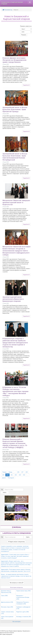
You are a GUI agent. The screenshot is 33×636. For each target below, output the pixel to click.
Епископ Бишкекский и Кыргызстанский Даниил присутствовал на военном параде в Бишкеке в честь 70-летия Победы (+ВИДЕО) (15, 443)
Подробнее (26, 85)
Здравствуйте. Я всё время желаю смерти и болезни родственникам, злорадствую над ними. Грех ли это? (16, 570)
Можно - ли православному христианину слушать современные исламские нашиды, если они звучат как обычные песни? (16, 576)
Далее (4, 477)
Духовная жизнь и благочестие (6, 591)
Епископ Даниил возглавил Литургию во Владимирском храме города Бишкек (14, 60)
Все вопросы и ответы (16, 582)
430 (7, 475)
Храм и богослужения (7, 617)
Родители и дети (22, 611)
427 (22, 472)
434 (24, 475)
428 (27, 472)
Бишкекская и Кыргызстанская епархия (12, 3)
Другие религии (7, 602)
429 (3, 475)
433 (20, 475)
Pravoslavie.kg (8, 9)
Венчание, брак (7, 607)
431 (12, 475)
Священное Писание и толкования (22, 602)
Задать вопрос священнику (17, 541)
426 (18, 472)
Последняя (11, 477)
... (14, 472)
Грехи (4, 595)
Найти (4, 492)
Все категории (16, 621)
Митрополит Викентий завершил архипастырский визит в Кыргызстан (16, 202)
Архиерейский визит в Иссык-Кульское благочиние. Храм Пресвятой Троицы (15, 109)
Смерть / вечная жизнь (7, 612)
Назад (10, 472)
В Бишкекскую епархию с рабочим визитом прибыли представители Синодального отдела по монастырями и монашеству (15, 343)
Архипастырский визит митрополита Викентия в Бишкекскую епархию (13, 299)
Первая (4, 472)
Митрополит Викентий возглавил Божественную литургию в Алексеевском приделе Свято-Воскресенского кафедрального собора (16, 251)
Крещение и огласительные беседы (22, 597)
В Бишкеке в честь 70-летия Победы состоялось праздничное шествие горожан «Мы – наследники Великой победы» (15, 391)
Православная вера (23, 590)
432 (16, 475)
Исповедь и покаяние (23, 616)
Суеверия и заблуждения (23, 607)
